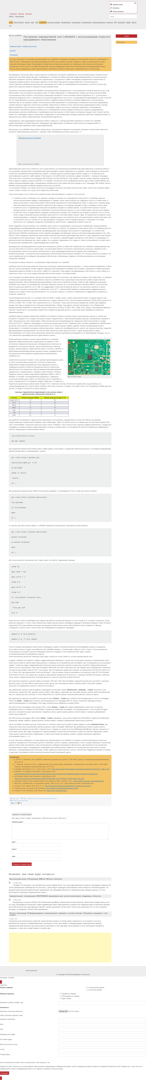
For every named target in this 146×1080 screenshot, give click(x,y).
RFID (36, 22)
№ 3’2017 (13, 50)
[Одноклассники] (16, 803)
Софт (32, 22)
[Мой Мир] (19, 803)
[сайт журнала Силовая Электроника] (45, 970)
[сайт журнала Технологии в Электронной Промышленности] (58, 970)
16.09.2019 (15, 798)
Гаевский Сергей (15, 46)
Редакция (28, 14)
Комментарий (17, 822)
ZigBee (128, 22)
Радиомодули (86, 22)
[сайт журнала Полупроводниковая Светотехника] (100, 970)
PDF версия (14, 55)
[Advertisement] (60, 947)
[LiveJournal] (21, 803)
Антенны (109, 22)
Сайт (13, 856)
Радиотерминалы (98, 22)
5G (10, 26)
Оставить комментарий (20, 800)
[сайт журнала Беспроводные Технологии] (84, 970)
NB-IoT (134, 22)
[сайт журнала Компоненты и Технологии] (71, 970)
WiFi (115, 22)
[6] (64, 284)
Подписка (116, 8)
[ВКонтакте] (12, 803)
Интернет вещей (53, 22)
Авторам (21, 14)
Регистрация (19, 16)
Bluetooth (121, 22)
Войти (11, 16)
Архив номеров (118, 11)
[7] (94, 284)
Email (14, 849)
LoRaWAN (42, 22)
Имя (14, 842)
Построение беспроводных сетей (45, 798)
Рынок (27, 22)
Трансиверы (76, 22)
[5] (104, 233)
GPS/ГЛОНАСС (19, 22)
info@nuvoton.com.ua (29, 46)
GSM (11, 22)
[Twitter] (14, 803)
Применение (66, 22)
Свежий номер (118, 4)
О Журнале (13, 14)
